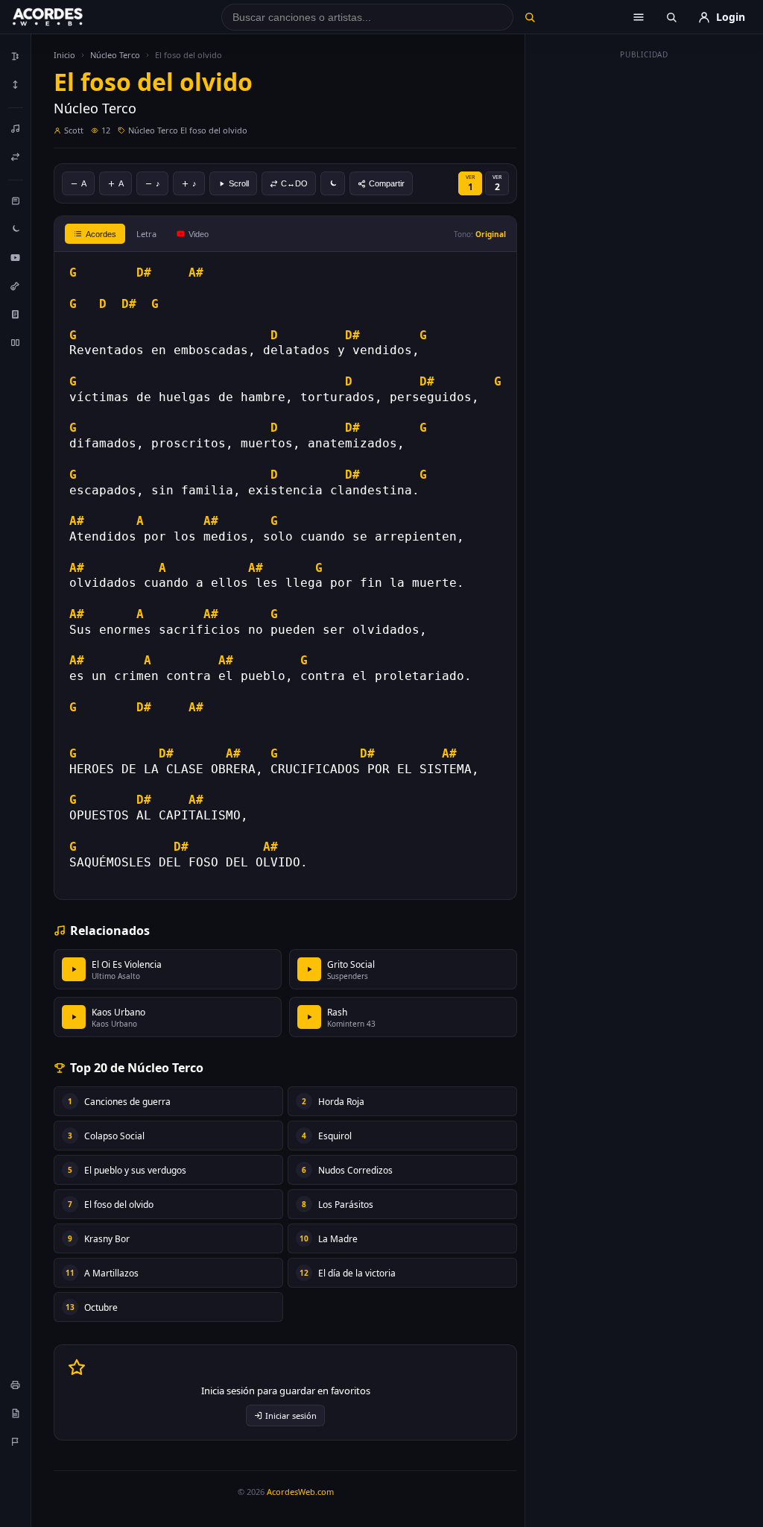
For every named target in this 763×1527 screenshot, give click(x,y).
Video (199, 234)
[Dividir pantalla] (15, 342)
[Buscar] (530, 17)
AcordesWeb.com (300, 1491)
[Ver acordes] (15, 314)
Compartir (387, 183)
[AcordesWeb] (66, 17)
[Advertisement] (644, 289)
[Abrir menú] (638, 17)
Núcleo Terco (115, 54)
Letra (146, 233)
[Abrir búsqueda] (671, 17)
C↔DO (294, 183)
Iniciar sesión (291, 1415)
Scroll (239, 183)
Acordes (101, 234)
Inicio (64, 54)
